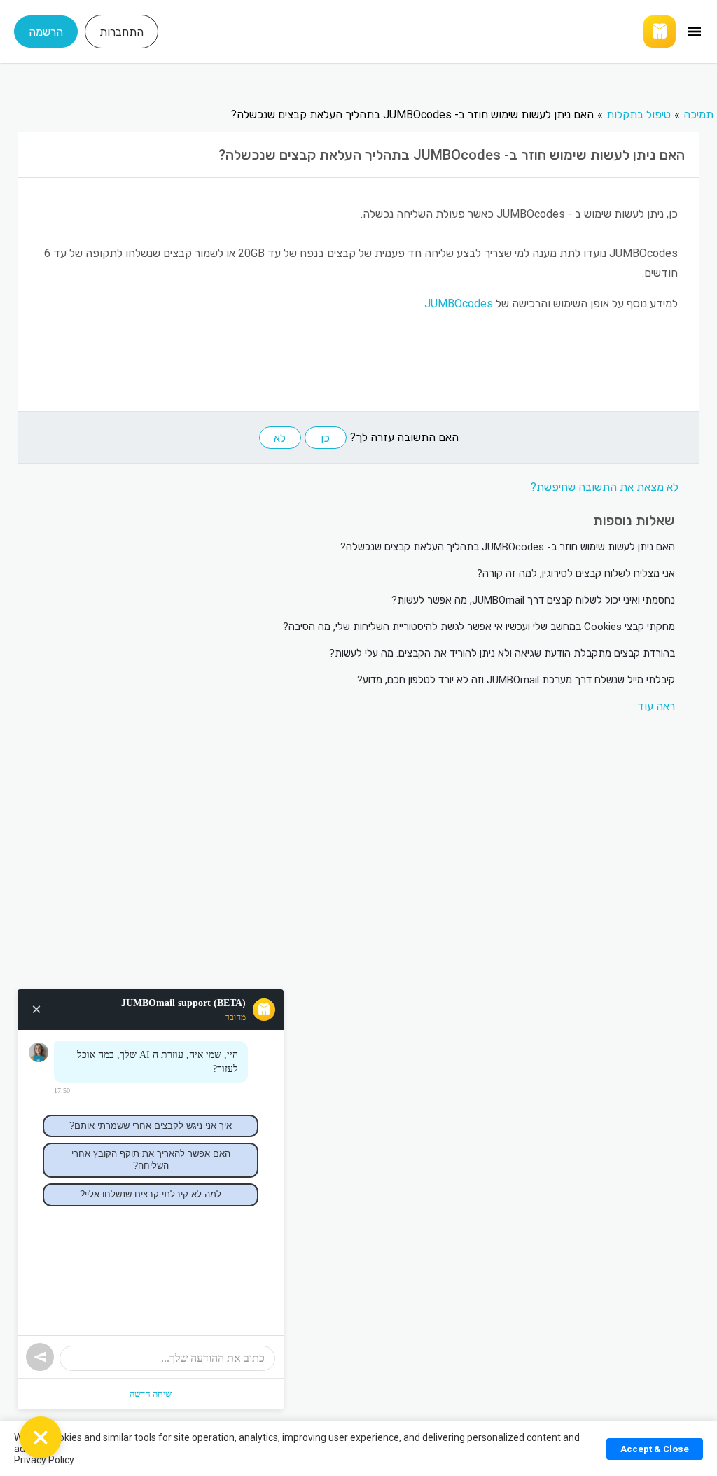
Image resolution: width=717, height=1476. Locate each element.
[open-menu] (694, 31)
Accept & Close (654, 1449)
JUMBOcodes (458, 303)
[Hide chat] (41, 1437)
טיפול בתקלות (638, 114)
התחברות (121, 32)
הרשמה (46, 32)
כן (325, 438)
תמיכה (698, 114)
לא (280, 438)
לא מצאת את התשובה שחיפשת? (604, 487)
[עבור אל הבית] (436, 31)
